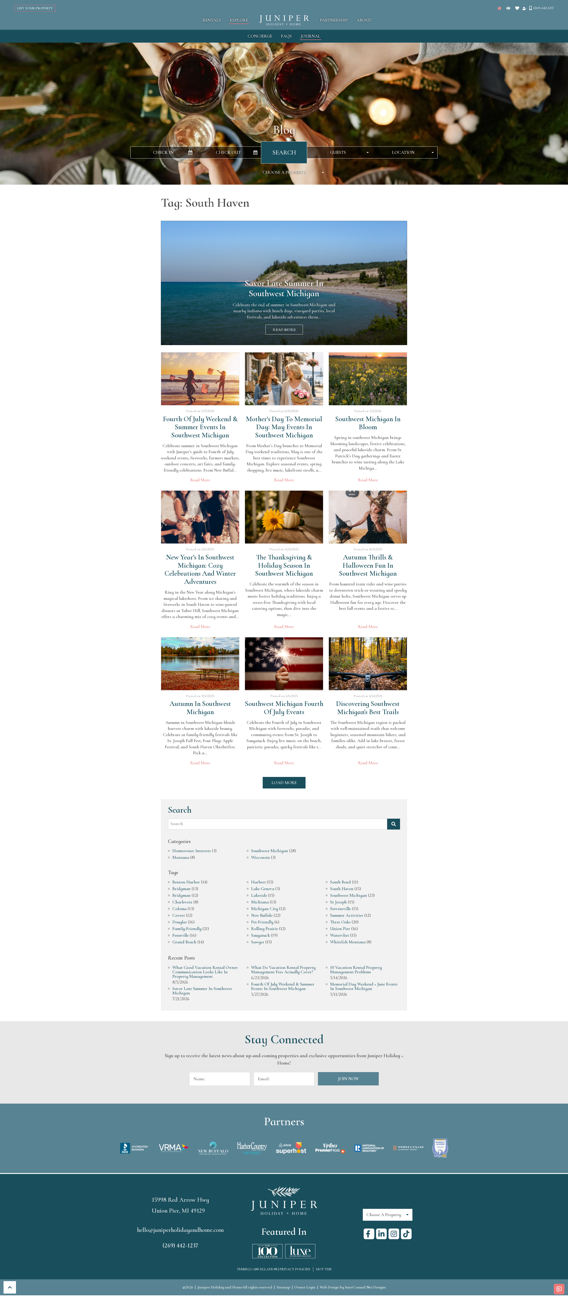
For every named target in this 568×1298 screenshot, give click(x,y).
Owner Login (305, 1287)
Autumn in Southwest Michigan (200, 708)
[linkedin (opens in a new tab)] (381, 1234)
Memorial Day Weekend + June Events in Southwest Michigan (364, 986)
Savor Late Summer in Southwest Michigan (202, 991)
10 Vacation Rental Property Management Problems (356, 970)
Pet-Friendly (262, 922)
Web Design (329, 1287)
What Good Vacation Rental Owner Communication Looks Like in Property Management (205, 972)
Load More (284, 782)
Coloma (179, 909)
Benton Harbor (186, 882)
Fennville (180, 935)
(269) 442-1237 (180, 1245)
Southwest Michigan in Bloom (367, 423)
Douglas (179, 922)
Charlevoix (182, 902)
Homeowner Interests (191, 851)
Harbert (258, 882)
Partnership (334, 20)
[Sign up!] (525, 8)
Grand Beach (184, 942)
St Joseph (338, 902)
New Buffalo (262, 915)
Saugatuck (260, 935)
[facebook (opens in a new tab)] (369, 1234)
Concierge (260, 36)
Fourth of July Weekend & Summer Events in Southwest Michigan (200, 427)
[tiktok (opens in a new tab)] (406, 1234)
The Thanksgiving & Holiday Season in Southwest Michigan (284, 565)
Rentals (212, 20)
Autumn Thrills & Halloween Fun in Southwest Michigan (368, 565)
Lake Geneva (262, 889)
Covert (178, 915)
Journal (310, 36)
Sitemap (283, 1287)
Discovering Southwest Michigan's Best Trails (368, 708)
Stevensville (340, 909)
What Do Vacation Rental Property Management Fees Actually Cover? (283, 970)
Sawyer (257, 942)
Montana (180, 857)
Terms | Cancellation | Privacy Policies (273, 1269)
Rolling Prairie (264, 929)
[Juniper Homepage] (499, 8)
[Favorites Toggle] (517, 8)
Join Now (348, 1078)
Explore (239, 20)
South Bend (340, 882)
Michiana (260, 902)
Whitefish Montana (347, 942)
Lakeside (259, 895)
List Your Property (35, 8)
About (364, 20)
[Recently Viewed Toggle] (508, 8)
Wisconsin (260, 857)
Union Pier (340, 929)
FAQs (286, 36)
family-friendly (186, 929)
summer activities (346, 915)
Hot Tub (323, 1269)
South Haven (341, 889)
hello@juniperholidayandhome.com (180, 1230)
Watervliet (339, 935)
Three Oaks (340, 922)
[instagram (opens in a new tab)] (394, 1234)
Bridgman (181, 889)
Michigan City (264, 909)
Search (284, 152)
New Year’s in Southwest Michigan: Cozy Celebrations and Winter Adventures (200, 569)
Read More (284, 329)
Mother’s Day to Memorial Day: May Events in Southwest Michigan (284, 427)
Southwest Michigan (269, 851)
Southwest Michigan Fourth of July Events (284, 708)
